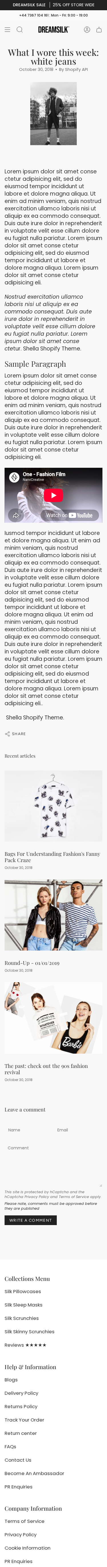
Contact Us (18, 1460)
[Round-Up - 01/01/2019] (53, 915)
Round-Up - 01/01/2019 (32, 962)
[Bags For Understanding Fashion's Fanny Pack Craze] (53, 806)
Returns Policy (21, 1406)
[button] (20, 29)
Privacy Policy (37, 1196)
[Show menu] (7, 29)
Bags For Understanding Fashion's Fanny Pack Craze (52, 857)
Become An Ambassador (34, 1473)
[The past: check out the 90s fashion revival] (53, 1017)
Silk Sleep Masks (24, 1304)
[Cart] (99, 29)
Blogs (11, 1379)
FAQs (10, 1446)
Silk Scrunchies (22, 1318)
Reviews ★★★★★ (26, 1345)
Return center (21, 1433)
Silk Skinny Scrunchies (29, 1331)
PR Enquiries (19, 1486)
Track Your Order (24, 1419)
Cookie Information (28, 1548)
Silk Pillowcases (23, 1291)
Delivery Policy (21, 1393)
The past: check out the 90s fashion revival (46, 1069)
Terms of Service (74, 1196)
